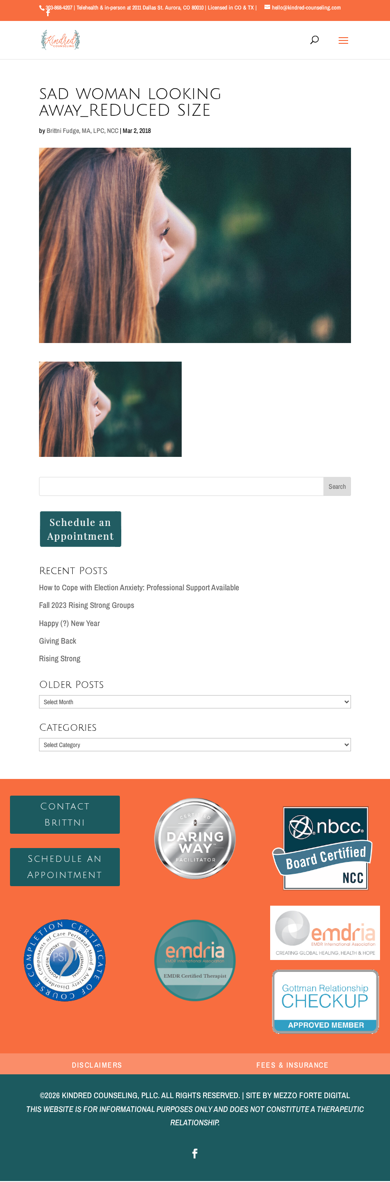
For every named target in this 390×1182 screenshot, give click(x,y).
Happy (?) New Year (69, 622)
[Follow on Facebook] (195, 1153)
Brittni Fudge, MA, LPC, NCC (82, 130)
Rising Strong (59, 658)
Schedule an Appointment (64, 867)
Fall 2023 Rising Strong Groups (86, 604)
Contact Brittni (65, 814)
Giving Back (57, 640)
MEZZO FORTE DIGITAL (311, 1095)
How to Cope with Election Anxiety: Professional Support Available (139, 587)
